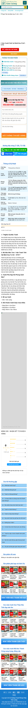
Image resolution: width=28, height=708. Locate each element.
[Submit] (25, 7)
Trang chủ (3, 10)
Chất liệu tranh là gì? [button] (10, 485)
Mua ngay (14, 54)
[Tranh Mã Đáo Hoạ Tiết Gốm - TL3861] (22, 570)
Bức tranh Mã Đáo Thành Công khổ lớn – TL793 (5, 679)
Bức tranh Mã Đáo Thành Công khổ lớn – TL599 (22, 679)
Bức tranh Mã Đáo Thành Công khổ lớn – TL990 (22, 665)
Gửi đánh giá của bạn (14, 464)
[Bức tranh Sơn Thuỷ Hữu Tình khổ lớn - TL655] (22, 584)
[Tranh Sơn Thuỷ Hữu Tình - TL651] (14, 628)
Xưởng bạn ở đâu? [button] (9, 522)
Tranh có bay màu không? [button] (12, 514)
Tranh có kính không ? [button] (11, 509)
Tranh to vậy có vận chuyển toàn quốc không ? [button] (13, 534)
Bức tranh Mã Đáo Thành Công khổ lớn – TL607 (13, 679)
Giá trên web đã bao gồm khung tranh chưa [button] (13, 541)
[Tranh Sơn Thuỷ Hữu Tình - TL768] (22, 614)
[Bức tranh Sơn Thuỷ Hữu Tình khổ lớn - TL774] (14, 584)
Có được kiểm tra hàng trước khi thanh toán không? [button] (13, 499)
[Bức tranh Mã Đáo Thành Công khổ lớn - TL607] (14, 672)
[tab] (14, 227)
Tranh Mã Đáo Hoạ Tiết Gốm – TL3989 (5, 577)
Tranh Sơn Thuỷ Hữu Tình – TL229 (5, 621)
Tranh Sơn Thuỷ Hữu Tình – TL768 (22, 621)
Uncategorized (19, 10)
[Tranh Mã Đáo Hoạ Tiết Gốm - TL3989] (5, 570)
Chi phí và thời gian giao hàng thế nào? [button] (15, 546)
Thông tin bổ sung (6, 230)
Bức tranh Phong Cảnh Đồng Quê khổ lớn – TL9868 (13, 577)
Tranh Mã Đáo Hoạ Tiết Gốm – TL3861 (22, 577)
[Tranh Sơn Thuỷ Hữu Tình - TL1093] (22, 628)
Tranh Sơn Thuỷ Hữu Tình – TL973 (13, 621)
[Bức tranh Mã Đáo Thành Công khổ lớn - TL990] (22, 657)
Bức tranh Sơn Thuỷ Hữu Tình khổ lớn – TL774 (14, 591)
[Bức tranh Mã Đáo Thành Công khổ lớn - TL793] (5, 672)
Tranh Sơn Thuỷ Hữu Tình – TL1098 (4, 635)
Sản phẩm (10, 10)
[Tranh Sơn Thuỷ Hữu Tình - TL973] (14, 614)
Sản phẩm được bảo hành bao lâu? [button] (14, 505)
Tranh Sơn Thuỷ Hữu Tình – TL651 (13, 635)
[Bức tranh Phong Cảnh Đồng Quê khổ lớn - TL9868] (14, 570)
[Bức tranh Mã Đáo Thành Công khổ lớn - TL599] (22, 672)
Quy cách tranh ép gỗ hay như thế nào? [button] (15, 518)
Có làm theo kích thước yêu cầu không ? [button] (13, 528)
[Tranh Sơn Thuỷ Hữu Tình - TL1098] (5, 628)
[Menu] (25, 3)
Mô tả (2, 227)
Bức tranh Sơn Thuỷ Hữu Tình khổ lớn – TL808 (5, 591)
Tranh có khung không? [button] (11, 494)
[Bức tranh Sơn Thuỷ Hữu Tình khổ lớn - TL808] (5, 584)
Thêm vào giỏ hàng (10, 49)
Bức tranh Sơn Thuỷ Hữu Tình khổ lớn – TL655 (22, 591)
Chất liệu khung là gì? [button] (10, 490)
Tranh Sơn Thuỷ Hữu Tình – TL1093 (21, 635)
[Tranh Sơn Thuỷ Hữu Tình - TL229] (5, 614)
